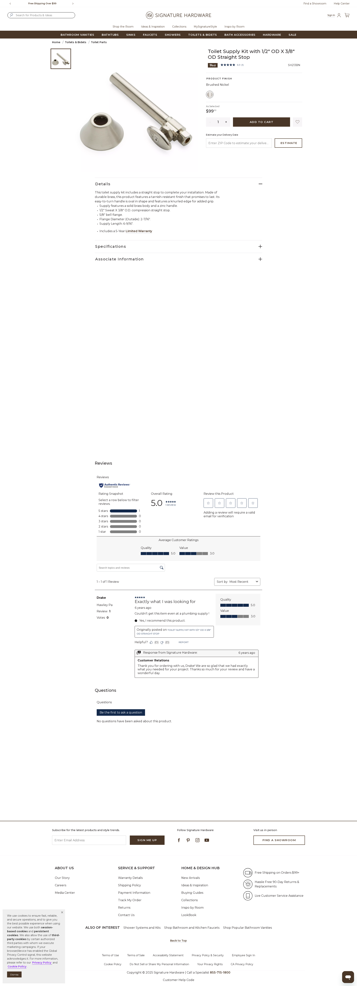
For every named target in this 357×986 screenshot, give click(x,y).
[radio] (209, 94)
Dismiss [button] (14, 974)
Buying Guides (192, 892)
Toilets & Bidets (75, 42)
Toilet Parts (99, 42)
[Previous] (10, 3)
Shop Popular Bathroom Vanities (247, 927)
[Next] (74, 3)
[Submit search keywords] (11, 15)
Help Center (342, 3)
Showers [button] (173, 34)
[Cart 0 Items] (347, 15)
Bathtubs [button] (110, 34)
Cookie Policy (112, 964)
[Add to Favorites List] (297, 122)
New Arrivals (190, 878)
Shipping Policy (129, 885)
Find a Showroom (314, 3)
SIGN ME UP (147, 840)
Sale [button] (292, 34)
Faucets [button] (150, 34)
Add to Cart (262, 122)
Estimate (289, 143)
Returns (124, 907)
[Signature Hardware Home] (178, 15)
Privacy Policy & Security (208, 955)
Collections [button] (179, 26)
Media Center (65, 892)
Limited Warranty (139, 231)
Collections (189, 900)
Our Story (62, 878)
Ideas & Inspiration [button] (153, 26)
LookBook (188, 915)
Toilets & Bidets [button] (202, 34)
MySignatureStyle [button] (205, 26)
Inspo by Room (192, 907)
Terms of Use (110, 955)
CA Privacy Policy (242, 964)
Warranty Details (130, 878)
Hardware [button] (272, 34)
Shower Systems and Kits (141, 927)
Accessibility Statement (168, 955)
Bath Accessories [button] (239, 34)
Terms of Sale (136, 955)
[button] (62, 912)
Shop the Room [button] (123, 26)
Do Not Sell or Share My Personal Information (159, 964)
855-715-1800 (220, 972)
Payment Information (134, 892)
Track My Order (129, 900)
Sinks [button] (131, 34)
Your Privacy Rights (210, 964)
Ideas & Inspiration (194, 885)
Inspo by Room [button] (234, 26)
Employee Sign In (243, 955)
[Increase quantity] (226, 122)
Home (56, 42)
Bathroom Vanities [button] (77, 34)
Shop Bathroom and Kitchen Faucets (191, 927)
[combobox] (41, 15)
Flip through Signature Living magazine (42, 3)
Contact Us (126, 915)
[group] (42, 3)
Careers (60, 885)
